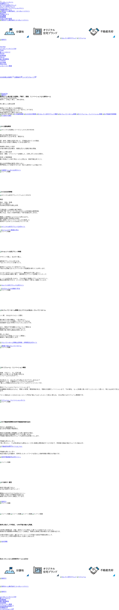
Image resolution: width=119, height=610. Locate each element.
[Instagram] (2, 84)
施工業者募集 (4, 601)
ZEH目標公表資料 (6, 77)
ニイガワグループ (28, 77)
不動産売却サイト (6, 9)
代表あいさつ (4, 14)
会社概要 (3, 15)
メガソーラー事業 (6, 604)
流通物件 (17, 77)
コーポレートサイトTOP (8, 597)
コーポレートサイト (6, 2)
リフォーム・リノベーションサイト (12, 8)
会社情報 (3, 12)
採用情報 (3, 17)
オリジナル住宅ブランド (8, 5)
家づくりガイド (5, 598)
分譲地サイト (4, 3)
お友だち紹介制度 (6, 18)
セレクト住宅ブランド (7, 6)
